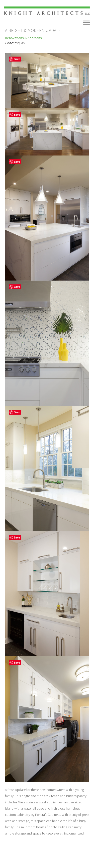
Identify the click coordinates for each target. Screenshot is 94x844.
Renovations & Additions (23, 38)
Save (17, 59)
